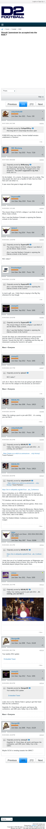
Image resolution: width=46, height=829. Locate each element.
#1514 (42, 683)
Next (40, 104)
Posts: (29, 116)
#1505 (42, 279)
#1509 (42, 440)
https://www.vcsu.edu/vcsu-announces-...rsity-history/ (21, 453)
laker (13, 532)
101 (23, 104)
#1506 (42, 318)
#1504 (42, 240)
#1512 (42, 585)
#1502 (42, 160)
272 (31, 104)
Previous (12, 104)
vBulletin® (34, 825)
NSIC (19, 29)
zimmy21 (14, 306)
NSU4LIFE (15, 400)
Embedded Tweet (10, 659)
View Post (33, 128)
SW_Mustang (16, 148)
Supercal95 (15, 197)
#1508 (42, 412)
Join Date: (14, 116)
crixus (13, 573)
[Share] (42, 118)
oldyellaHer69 (16, 112)
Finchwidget (16, 268)
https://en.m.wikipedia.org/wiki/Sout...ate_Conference (20, 489)
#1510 (42, 476)
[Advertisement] (23, 60)
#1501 (42, 123)
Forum (7, 29)
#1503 (42, 208)
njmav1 (14, 228)
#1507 (42, 368)
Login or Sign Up (37, 1)
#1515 (42, 735)
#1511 (42, 545)
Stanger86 (15, 638)
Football (14, 29)
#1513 (42, 650)
